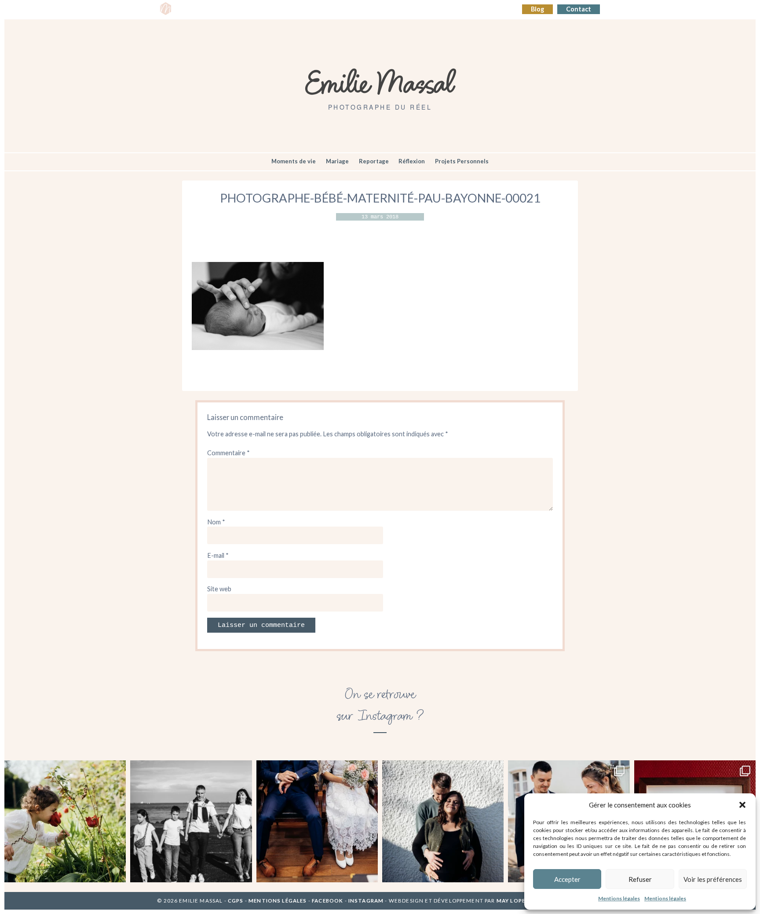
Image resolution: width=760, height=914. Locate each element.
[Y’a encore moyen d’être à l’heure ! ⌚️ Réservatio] (317, 821)
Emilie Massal (380, 81)
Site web (219, 589)
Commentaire (228, 453)
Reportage (374, 161)
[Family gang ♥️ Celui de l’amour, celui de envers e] (191, 821)
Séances (220, 9)
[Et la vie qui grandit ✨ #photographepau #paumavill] (443, 821)
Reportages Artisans (273, 9)
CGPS (236, 900)
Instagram (366, 900)
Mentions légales (619, 898)
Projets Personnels (462, 161)
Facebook (327, 900)
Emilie (189, 9)
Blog (537, 9)
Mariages (328, 9)
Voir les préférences (712, 879)
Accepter (567, 879)
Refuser (640, 879)
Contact (578, 9)
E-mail (218, 555)
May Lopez (513, 900)
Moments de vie (293, 161)
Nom (216, 522)
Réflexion (411, 161)
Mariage (337, 161)
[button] (742, 804)
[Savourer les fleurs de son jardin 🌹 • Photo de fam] (65, 821)
